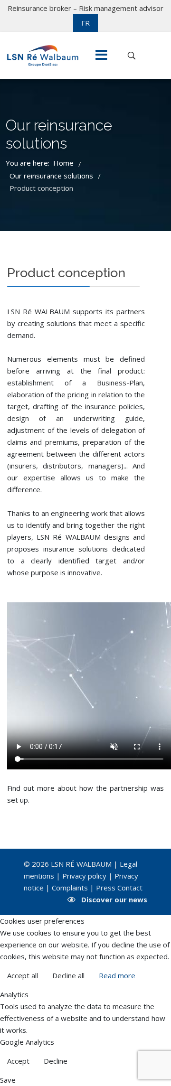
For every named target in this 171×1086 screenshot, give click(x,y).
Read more (117, 975)
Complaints (70, 887)
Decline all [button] (68, 975)
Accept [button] (18, 1061)
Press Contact (119, 887)
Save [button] (8, 1080)
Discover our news (114, 899)
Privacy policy (84, 875)
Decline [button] (55, 1061)
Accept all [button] (22, 975)
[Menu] (101, 55)
